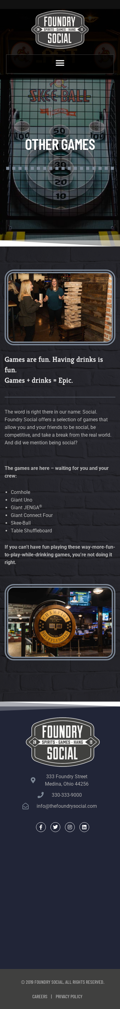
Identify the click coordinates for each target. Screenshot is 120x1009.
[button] (60, 63)
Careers (39, 996)
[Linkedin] (84, 827)
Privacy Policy (69, 996)
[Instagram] (70, 827)
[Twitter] (55, 827)
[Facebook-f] (41, 827)
